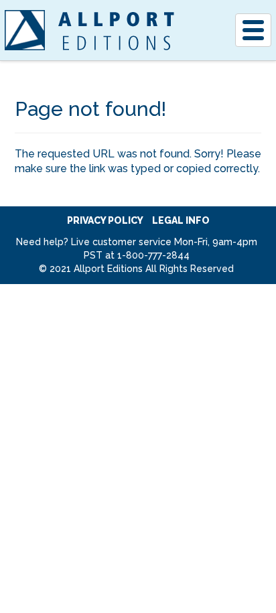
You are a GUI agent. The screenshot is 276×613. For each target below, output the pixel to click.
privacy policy (105, 220)
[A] (25, 30)
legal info (181, 220)
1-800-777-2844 (153, 255)
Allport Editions (116, 30)
